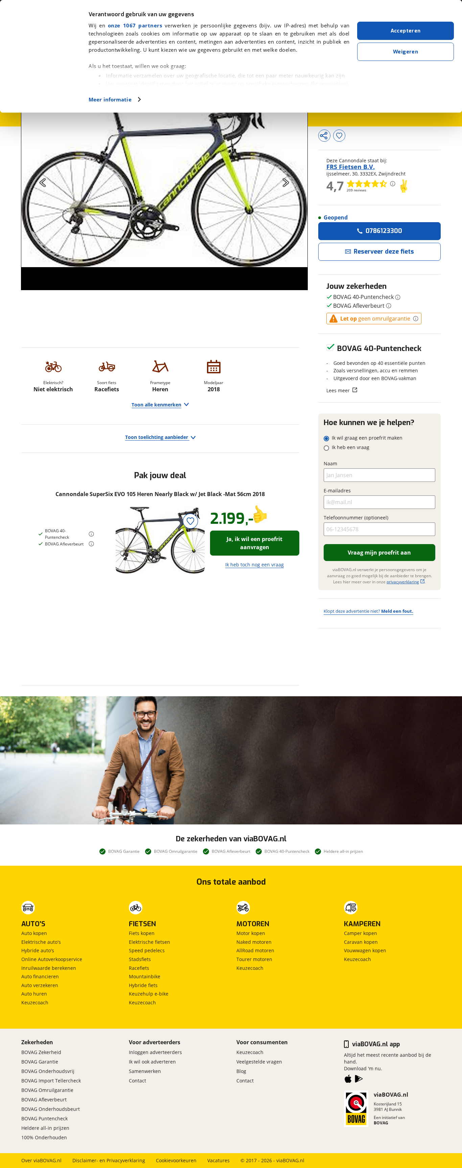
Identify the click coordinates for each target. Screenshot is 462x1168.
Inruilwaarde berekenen (48, 968)
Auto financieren (40, 976)
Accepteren (406, 30)
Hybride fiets (143, 985)
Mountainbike (144, 976)
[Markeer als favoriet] (190, 521)
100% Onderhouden (44, 1137)
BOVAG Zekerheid (41, 1052)
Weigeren (405, 51)
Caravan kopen (361, 942)
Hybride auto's (37, 950)
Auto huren (34, 993)
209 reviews (356, 190)
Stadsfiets (140, 959)
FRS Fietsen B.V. (350, 167)
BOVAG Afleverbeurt (44, 1099)
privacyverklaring (403, 582)
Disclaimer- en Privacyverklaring (108, 1160)
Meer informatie (110, 99)
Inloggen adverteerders (155, 1052)
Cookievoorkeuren (176, 1160)
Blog (241, 1071)
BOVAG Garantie (39, 1061)
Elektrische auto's (41, 942)
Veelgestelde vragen (259, 1061)
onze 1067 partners (135, 25)
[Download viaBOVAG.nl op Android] (359, 1080)
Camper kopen (360, 933)
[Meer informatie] (91, 534)
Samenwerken (145, 1071)
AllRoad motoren (255, 950)
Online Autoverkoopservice (51, 959)
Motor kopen (250, 933)
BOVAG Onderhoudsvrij (47, 1071)
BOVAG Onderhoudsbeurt (50, 1109)
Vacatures (218, 1160)
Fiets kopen (142, 933)
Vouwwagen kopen (365, 950)
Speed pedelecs (147, 950)
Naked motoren (254, 942)
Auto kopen (34, 933)
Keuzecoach (34, 1002)
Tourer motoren (254, 959)
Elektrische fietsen (149, 942)
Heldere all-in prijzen (45, 1128)
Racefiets (139, 968)
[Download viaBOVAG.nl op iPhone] (348, 1080)
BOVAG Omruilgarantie (47, 1090)
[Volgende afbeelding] (285, 182)
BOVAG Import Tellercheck (51, 1080)
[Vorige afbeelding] (42, 182)
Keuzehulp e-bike (148, 993)
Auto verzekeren (39, 985)
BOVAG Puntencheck (44, 1118)
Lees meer (338, 390)
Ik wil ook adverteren (152, 1061)
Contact (137, 1080)
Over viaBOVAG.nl (41, 1160)
